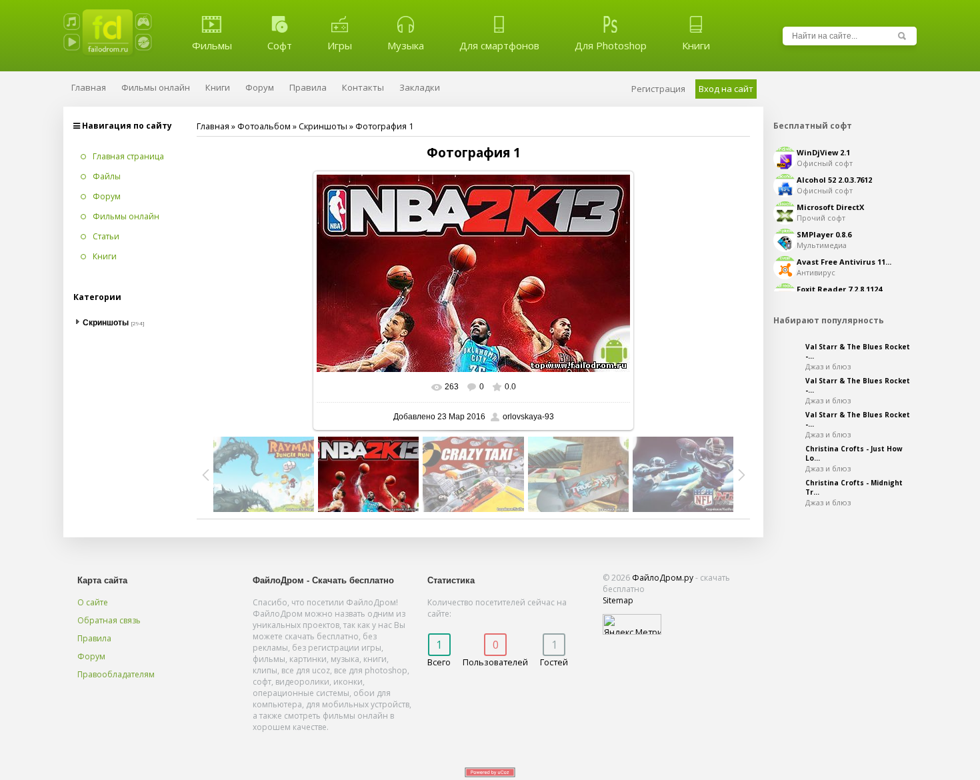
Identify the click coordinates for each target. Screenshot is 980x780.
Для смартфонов (499, 45)
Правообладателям (116, 674)
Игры (339, 45)
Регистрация (658, 89)
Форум (91, 656)
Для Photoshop (611, 45)
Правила (94, 638)
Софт (279, 45)
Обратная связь (109, 620)
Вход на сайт (726, 89)
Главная (213, 126)
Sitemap (618, 600)
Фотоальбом (264, 126)
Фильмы (212, 45)
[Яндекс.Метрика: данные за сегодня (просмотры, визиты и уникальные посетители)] (632, 624)
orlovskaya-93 (528, 416)
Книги (696, 45)
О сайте (92, 602)
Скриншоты (323, 126)
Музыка (405, 45)
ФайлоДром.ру (662, 577)
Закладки (419, 87)
